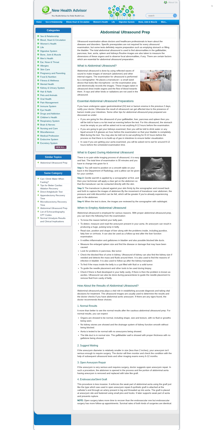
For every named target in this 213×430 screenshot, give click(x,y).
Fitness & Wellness (49, 80)
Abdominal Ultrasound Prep (53, 162)
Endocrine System (49, 139)
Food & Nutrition (48, 77)
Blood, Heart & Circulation (77, 22)
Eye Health (45, 110)
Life (113, 22)
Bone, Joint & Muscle (147, 22)
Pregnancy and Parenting (52, 73)
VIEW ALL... (61, 147)
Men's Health (46, 58)
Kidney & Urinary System (52, 88)
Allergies (44, 65)
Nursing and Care (49, 128)
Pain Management (49, 102)
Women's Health (100, 22)
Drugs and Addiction (50, 113)
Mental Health (47, 84)
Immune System (48, 106)
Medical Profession (49, 135)
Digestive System (127, 22)
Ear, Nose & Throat (49, 62)
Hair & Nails (46, 91)
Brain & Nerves (47, 124)
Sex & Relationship (54, 22)
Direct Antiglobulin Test (51, 192)
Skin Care (45, 69)
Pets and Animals (48, 95)
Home (39, 22)
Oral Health (45, 99)
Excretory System (49, 143)
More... (164, 22)
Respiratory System (50, 121)
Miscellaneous (47, 132)
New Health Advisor (69, 10)
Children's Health (48, 117)
